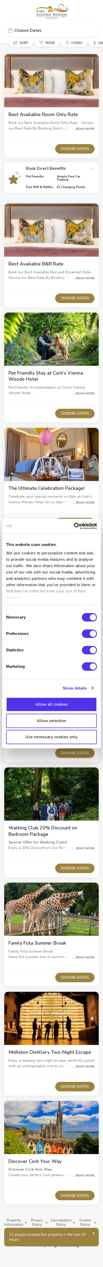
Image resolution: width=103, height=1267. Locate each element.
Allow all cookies (51, 704)
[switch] (89, 633)
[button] (51, 30)
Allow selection (51, 720)
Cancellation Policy (61, 1222)
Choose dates (75, 148)
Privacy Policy (37, 1222)
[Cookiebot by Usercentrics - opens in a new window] (74, 526)
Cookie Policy (85, 1222)
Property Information (13, 1222)
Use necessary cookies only (51, 737)
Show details (75, 688)
